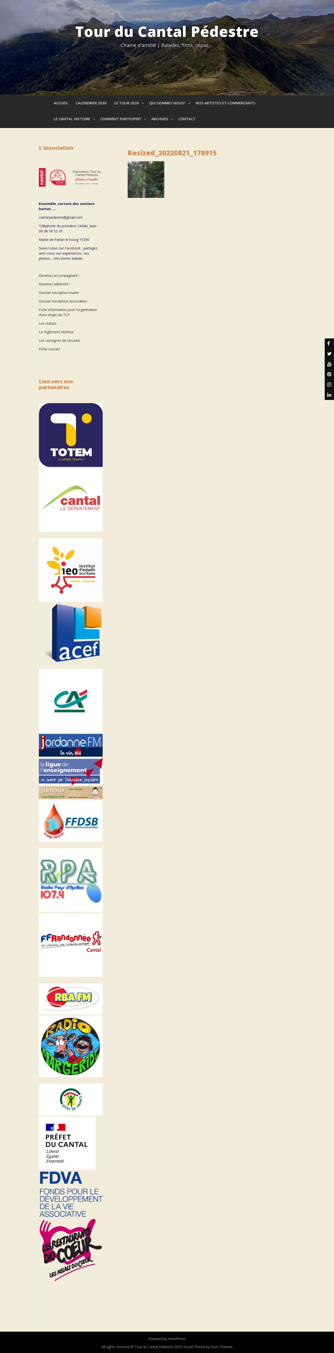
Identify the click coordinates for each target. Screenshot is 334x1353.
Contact (187, 118)
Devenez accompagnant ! (59, 275)
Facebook (72, 248)
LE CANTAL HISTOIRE (72, 118)
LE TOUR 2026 (126, 102)
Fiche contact (49, 349)
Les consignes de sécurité (59, 340)
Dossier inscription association (63, 301)
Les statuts (47, 323)
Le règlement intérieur (56, 332)
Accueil (61, 102)
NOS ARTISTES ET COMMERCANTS (225, 102)
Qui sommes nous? (167, 102)
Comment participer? (120, 118)
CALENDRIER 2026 (91, 102)
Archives (159, 118)
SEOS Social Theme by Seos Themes (203, 1346)
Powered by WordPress (167, 1338)
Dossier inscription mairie (59, 292)
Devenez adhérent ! (54, 284)
